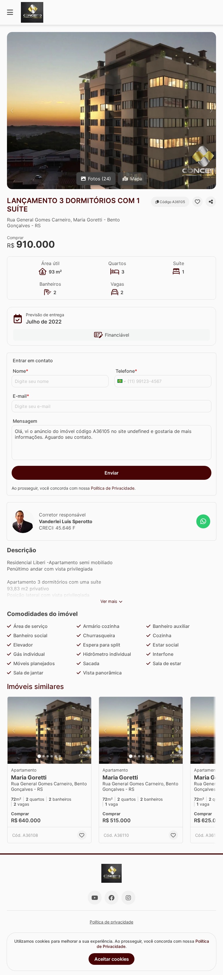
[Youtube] (95, 898)
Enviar (111, 473)
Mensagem (25, 421)
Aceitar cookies (111, 959)
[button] (111, 110)
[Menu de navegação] (10, 12)
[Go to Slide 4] (52, 756)
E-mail (21, 396)
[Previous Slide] (12, 110)
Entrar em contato (33, 360)
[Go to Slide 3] (47, 756)
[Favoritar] (197, 201)
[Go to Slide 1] (39, 756)
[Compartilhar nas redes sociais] (211, 201)
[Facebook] (111, 898)
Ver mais (108, 601)
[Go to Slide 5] (56, 756)
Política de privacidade (111, 921)
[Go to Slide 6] (60, 756)
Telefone (126, 371)
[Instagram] (128, 898)
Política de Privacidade (112, 488)
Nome (20, 371)
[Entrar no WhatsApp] (203, 521)
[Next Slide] (211, 110)
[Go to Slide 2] (43, 756)
